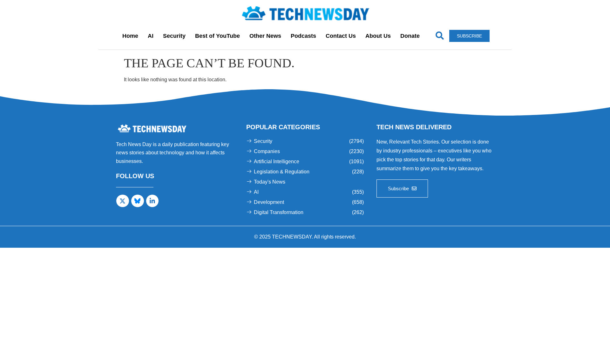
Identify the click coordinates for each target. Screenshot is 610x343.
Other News (265, 36)
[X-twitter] (122, 201)
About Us (378, 36)
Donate (410, 36)
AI (150, 36)
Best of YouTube (217, 36)
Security (174, 36)
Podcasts (303, 36)
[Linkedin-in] (152, 201)
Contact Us (341, 36)
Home (130, 36)
